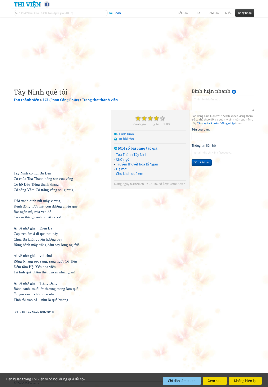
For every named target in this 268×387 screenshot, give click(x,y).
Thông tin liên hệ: (204, 146)
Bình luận (126, 134)
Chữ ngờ (122, 159)
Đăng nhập (245, 13)
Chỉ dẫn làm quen (182, 380)
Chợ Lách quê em (129, 173)
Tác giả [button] (183, 13)
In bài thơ (126, 139)
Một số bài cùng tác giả (137, 148)
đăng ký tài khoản (208, 123)
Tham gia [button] (212, 13)
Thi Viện (27, 4)
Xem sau (215, 380)
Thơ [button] (197, 13)
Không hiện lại (245, 380)
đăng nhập (228, 123)
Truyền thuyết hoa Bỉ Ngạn (137, 164)
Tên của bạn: (201, 129)
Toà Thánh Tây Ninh (131, 154)
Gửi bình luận (201, 162)
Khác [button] (228, 13)
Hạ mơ (121, 169)
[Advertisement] (134, 49)
